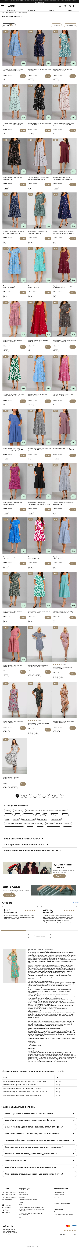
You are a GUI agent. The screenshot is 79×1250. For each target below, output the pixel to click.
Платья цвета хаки (28, 819)
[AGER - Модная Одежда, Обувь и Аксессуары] (11, 6)
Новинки (51, 10)
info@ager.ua (8, 1199)
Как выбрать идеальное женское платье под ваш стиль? (31, 1167)
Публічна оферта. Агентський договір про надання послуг (31, 1214)
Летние (17, 815)
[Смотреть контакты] (60, 6)
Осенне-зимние (61, 810)
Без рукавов (50, 823)
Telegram (7, 1210)
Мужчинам (31, 10)
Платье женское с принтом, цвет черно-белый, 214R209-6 (22, 1095)
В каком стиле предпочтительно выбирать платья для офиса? (34, 1127)
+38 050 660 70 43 (10, 1194)
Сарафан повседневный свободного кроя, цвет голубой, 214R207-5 (26, 1081)
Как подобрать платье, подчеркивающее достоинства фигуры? (34, 1174)
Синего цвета (42, 819)
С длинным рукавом (64, 823)
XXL (4, 79)
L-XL (29, 675)
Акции (70, 10)
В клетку (50, 810)
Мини (38, 815)
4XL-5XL (30, 79)
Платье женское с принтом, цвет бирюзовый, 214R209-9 (22, 1088)
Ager (3, 12)
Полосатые (40, 810)
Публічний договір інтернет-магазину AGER (31, 1207)
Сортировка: (69, 25)
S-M (62, 677)
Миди (45, 815)
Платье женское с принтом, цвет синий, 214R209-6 (20, 1084)
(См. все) (76, 903)
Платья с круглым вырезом (33, 823)
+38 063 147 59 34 (10, 1197)
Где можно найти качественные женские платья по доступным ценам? (37, 1140)
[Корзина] (70, 6)
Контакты (57, 1207)
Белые (7, 819)
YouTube (7, 1212)
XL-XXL (38, 675)
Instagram (7, 1207)
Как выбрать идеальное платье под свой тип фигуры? (30, 1120)
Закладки (56, 1197)
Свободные (54, 815)
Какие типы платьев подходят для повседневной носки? (31, 1154)
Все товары (22, 1197)
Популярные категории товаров (28, 1199)
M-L (33, 675)
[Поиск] (74, 6)
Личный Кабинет (59, 1192)
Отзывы (21, 1202)
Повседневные (56, 819)
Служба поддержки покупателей (63, 1214)
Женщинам (11, 10)
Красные (16, 819)
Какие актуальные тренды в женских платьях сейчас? (30, 1113)
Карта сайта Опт (23, 1194)
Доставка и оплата (59, 1212)
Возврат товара (58, 1209)
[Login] (65, 6)
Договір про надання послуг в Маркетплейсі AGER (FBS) (31, 1210)
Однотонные (18, 810)
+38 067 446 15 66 (10, 1192)
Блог (20, 1217)
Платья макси (28, 815)
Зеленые (65, 815)
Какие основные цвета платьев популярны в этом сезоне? (32, 1134)
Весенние (8, 815)
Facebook (7, 1205)
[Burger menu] (2, 6)
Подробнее (59, 876)
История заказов (59, 1194)
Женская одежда (11, 12)
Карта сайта (22, 1192)
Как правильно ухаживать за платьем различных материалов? (34, 1147)
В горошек (29, 810)
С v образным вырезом (13, 823)
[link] (20, 916)
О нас (20, 1204)
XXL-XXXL (14, 787)
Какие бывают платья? (15, 1160)
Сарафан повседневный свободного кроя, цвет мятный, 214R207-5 (26, 1092)
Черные (7, 810)
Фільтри (55, 25)
